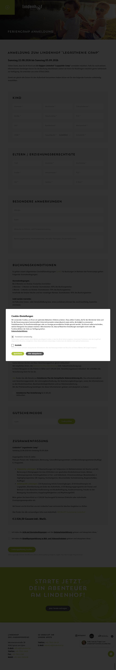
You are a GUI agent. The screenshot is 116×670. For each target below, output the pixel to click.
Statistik (18, 345)
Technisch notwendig (23, 337)
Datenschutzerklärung (19, 331)
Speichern (18, 354)
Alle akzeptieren (35, 354)
